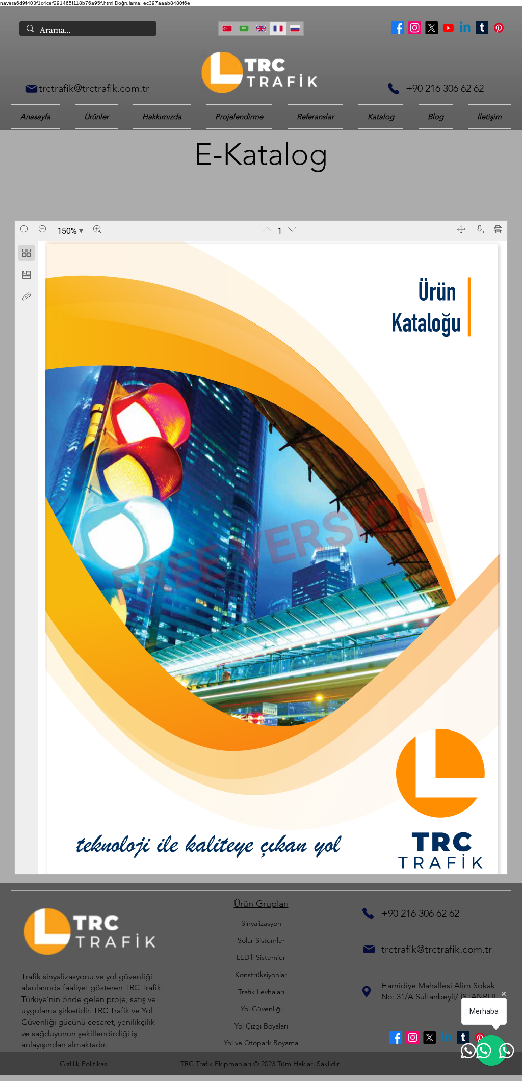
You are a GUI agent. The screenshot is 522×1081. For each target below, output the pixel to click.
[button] (381, 116)
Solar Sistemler (261, 940)
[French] (277, 28)
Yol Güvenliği (261, 1008)
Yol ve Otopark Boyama (261, 1042)
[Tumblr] (482, 27)
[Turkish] (227, 28)
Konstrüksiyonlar (261, 974)
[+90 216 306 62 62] (393, 89)
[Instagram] (414, 27)
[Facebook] (398, 27)
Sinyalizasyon (261, 923)
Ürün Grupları (261, 903)
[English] (260, 28)
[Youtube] (448, 27)
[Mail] (31, 89)
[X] (431, 27)
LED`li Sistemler (261, 957)
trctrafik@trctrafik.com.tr (94, 88)
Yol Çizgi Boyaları (261, 1026)
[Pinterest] (498, 27)
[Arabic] (243, 28)
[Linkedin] (465, 27)
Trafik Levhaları (261, 991)
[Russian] (294, 28)
